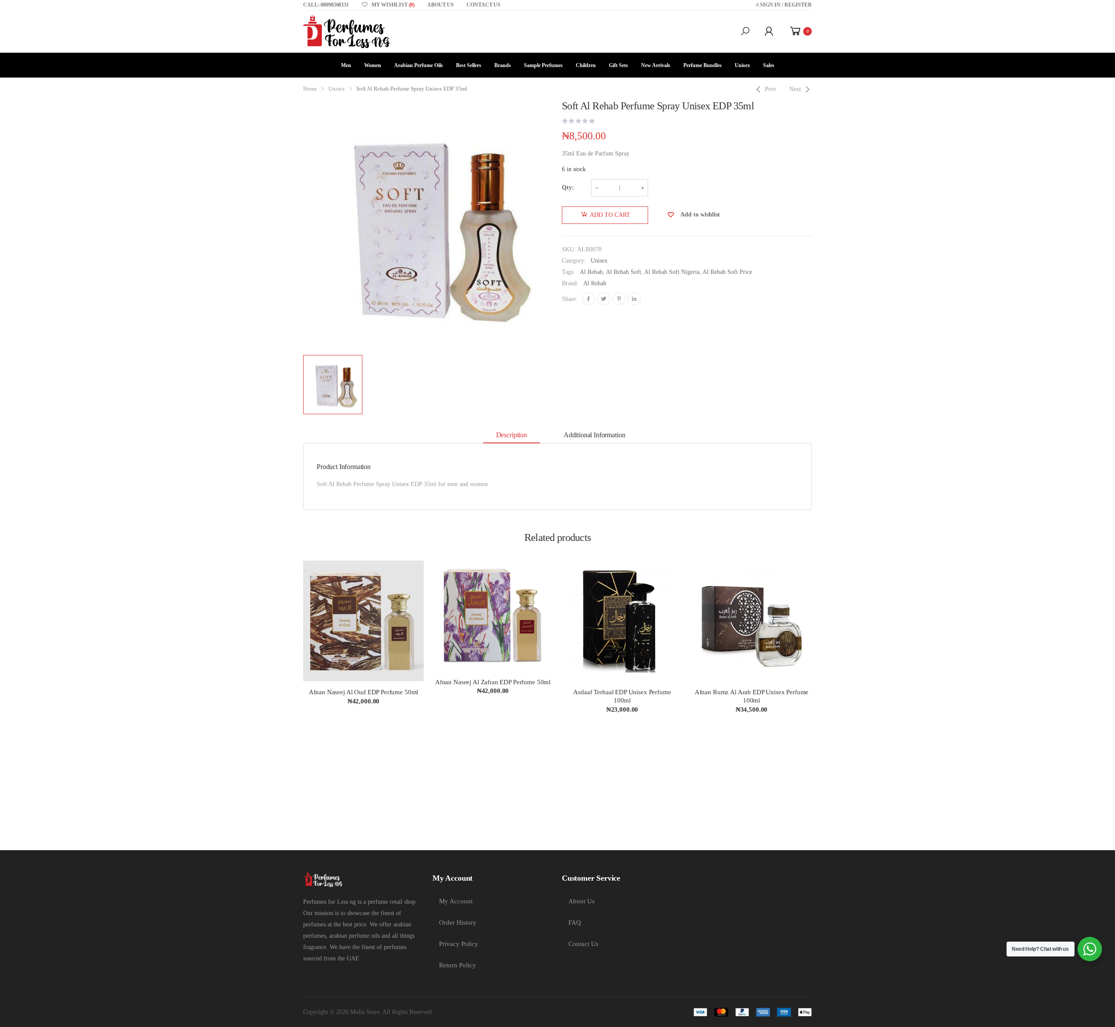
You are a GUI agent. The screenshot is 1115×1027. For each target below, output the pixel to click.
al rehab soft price (727, 272)
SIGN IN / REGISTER (786, 5)
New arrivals (655, 65)
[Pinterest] (618, 298)
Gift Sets (618, 65)
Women (372, 65)
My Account (456, 901)
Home (310, 89)
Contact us (483, 5)
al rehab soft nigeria (671, 272)
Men (346, 65)
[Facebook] (588, 298)
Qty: (568, 187)
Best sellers (468, 65)
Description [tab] (511, 435)
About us (440, 5)
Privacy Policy (458, 943)
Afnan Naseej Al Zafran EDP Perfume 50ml (493, 682)
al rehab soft (623, 272)
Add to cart (610, 215)
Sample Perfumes (543, 65)
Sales (768, 65)
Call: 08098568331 (326, 5)
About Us (581, 901)
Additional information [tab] (594, 435)
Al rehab (591, 272)
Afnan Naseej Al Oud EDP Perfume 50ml (364, 692)
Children (586, 65)
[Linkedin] (634, 298)
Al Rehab (594, 283)
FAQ (574, 922)
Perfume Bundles (702, 65)
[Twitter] (603, 298)
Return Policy (457, 965)
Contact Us (583, 943)
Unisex (742, 65)
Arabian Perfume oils (418, 65)
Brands (502, 65)
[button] (745, 31)
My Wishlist (393, 5)
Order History (457, 922)
